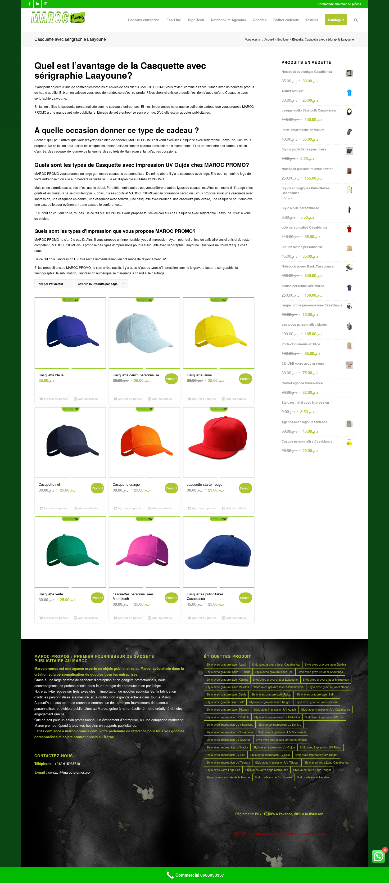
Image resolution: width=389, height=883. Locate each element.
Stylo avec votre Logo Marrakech (266, 770)
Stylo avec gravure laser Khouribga (320, 672)
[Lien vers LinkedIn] (37, 4)
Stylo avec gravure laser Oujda (226, 694)
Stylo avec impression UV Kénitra (279, 724)
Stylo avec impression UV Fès (324, 717)
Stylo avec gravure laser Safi (315, 694)
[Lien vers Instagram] (45, 4)
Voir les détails (87, 399)
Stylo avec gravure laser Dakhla (325, 664)
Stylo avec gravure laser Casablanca (276, 664)
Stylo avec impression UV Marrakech (282, 732)
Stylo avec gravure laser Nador (329, 687)
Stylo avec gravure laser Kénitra (227, 679)
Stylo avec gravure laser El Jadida (228, 672)
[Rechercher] (356, 20)
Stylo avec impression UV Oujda (274, 747)
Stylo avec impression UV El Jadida (277, 717)
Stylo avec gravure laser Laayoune (275, 679)
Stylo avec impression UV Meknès (228, 739)
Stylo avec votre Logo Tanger (312, 770)
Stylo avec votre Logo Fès (223, 770)
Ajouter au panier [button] (55, 399)
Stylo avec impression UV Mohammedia (281, 739)
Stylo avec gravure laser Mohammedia (279, 687)
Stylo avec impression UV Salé (270, 754)
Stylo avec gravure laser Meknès (227, 687)
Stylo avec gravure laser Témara (317, 702)
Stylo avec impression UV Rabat (320, 747)
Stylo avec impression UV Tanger (316, 754)
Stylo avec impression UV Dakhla (227, 717)
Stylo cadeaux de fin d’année (273, 777)
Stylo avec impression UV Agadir (275, 709)
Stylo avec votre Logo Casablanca (326, 762)
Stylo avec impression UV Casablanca (325, 709)
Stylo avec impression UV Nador (227, 747)
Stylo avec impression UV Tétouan (277, 762)
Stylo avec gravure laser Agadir (226, 664)
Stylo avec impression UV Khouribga (229, 724)
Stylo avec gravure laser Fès (274, 672)
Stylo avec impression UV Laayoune (229, 732)
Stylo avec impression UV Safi (225, 754)
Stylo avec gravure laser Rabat (271, 694)
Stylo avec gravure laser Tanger (270, 702)
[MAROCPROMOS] (57, 20)
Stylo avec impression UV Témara (228, 762)
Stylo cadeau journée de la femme (228, 777)
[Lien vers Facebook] (29, 4)
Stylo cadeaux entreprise (313, 777)
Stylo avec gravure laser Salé (225, 702)
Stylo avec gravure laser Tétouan (227, 709)
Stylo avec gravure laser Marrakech (326, 679)
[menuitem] (144, 20)
